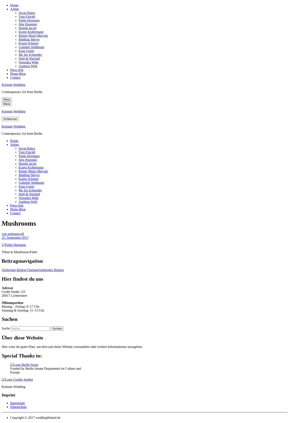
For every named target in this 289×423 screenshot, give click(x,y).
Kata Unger (26, 51)
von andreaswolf (13, 234)
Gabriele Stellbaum (31, 47)
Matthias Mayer (29, 39)
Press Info (16, 70)
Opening (33, 270)
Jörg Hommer (28, 24)
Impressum (17, 403)
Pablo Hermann (29, 20)
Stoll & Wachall (29, 58)
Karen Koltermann (31, 32)
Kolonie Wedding (13, 85)
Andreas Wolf (28, 66)
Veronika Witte (29, 62)
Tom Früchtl (27, 16)
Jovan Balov (27, 13)
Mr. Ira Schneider (30, 54)
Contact (15, 77)
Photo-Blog (18, 74)
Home (14, 5)
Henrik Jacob (27, 28)
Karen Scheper (29, 43)
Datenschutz (18, 407)
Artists (14, 9)
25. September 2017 (15, 237)
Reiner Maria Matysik (33, 35)
